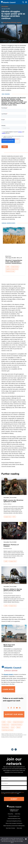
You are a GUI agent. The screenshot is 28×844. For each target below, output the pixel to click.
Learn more (8, 689)
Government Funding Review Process (14, 821)
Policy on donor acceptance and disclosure (14, 823)
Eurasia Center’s (8, 674)
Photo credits (19, 828)
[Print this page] (12, 749)
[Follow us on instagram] (14, 708)
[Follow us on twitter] (8, 708)
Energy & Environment (18, 721)
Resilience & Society (10, 271)
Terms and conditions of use (14, 816)
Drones (9, 721)
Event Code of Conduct (10, 828)
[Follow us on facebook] (11, 708)
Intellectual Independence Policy (14, 818)
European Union (7, 516)
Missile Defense (5, 727)
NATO (14, 516)
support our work (14, 714)
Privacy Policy (10, 813)
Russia (12, 727)
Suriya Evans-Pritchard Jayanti (12, 22)
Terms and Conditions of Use (11, 793)
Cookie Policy (17, 813)
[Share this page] (16, 749)
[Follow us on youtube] (17, 708)
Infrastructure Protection (16, 724)
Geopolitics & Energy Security (12, 269)
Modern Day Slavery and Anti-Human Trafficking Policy (14, 825)
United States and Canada (7, 730)
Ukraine (18, 727)
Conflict (7, 266)
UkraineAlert (4, 6)
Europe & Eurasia (14, 266)
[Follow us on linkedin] (19, 708)
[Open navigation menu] (26, 2)
